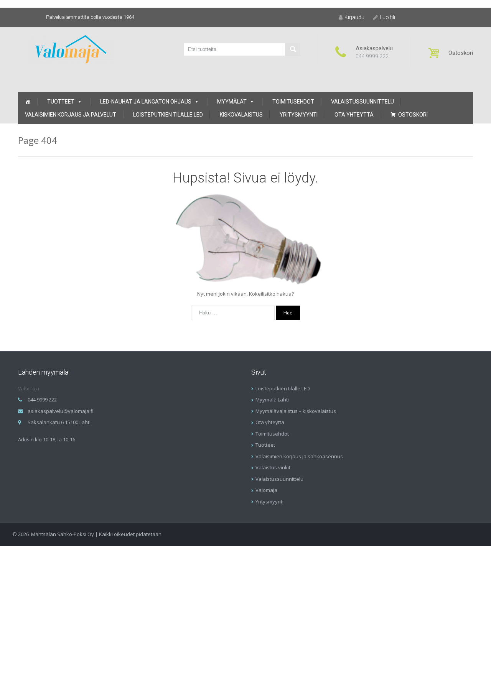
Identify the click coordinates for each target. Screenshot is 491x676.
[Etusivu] (27, 101)
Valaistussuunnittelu (362, 102)
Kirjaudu (354, 17)
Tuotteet (60, 102)
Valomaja (266, 490)
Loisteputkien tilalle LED (168, 115)
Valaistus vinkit (272, 467)
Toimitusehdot (293, 102)
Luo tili (387, 17)
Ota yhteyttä (354, 115)
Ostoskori (413, 115)
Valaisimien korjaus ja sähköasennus (299, 456)
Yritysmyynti (299, 115)
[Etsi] (292, 49)
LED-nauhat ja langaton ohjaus (145, 102)
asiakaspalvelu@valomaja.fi (61, 411)
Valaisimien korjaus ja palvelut (70, 115)
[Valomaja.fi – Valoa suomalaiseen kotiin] (71, 48)
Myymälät (232, 102)
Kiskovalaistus (241, 115)
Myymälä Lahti (272, 399)
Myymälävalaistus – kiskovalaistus (295, 411)
